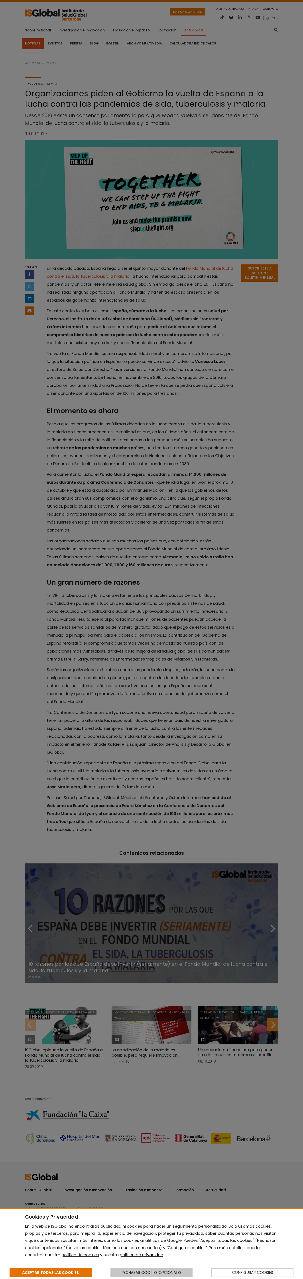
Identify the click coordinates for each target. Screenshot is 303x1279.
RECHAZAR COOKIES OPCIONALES (151, 1272)
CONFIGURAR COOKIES (252, 1272)
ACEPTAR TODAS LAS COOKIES (50, 1272)
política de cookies (80, 1255)
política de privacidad (141, 1255)
